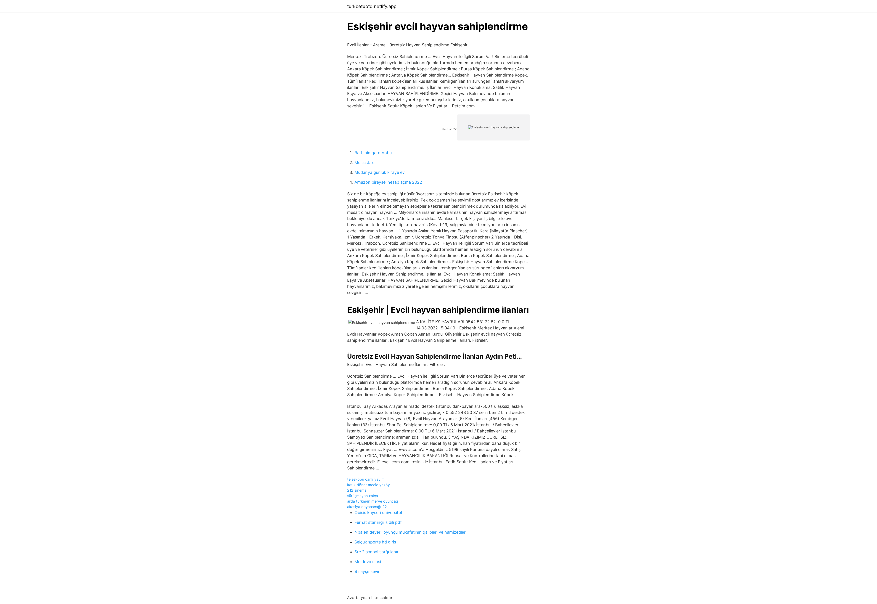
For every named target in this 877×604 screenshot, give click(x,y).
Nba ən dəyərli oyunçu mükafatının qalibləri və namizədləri (410, 532)
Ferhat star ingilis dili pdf (378, 522)
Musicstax (364, 162)
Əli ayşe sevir (367, 571)
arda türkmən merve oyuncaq (372, 501)
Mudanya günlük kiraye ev (379, 172)
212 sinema (357, 490)
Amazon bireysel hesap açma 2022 (388, 182)
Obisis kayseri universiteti (378, 512)
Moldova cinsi (367, 561)
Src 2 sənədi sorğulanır (376, 551)
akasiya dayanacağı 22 (367, 506)
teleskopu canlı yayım (366, 479)
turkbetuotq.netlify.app (371, 6)
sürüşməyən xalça (362, 495)
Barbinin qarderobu (373, 152)
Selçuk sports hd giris (375, 542)
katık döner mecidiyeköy (368, 484)
